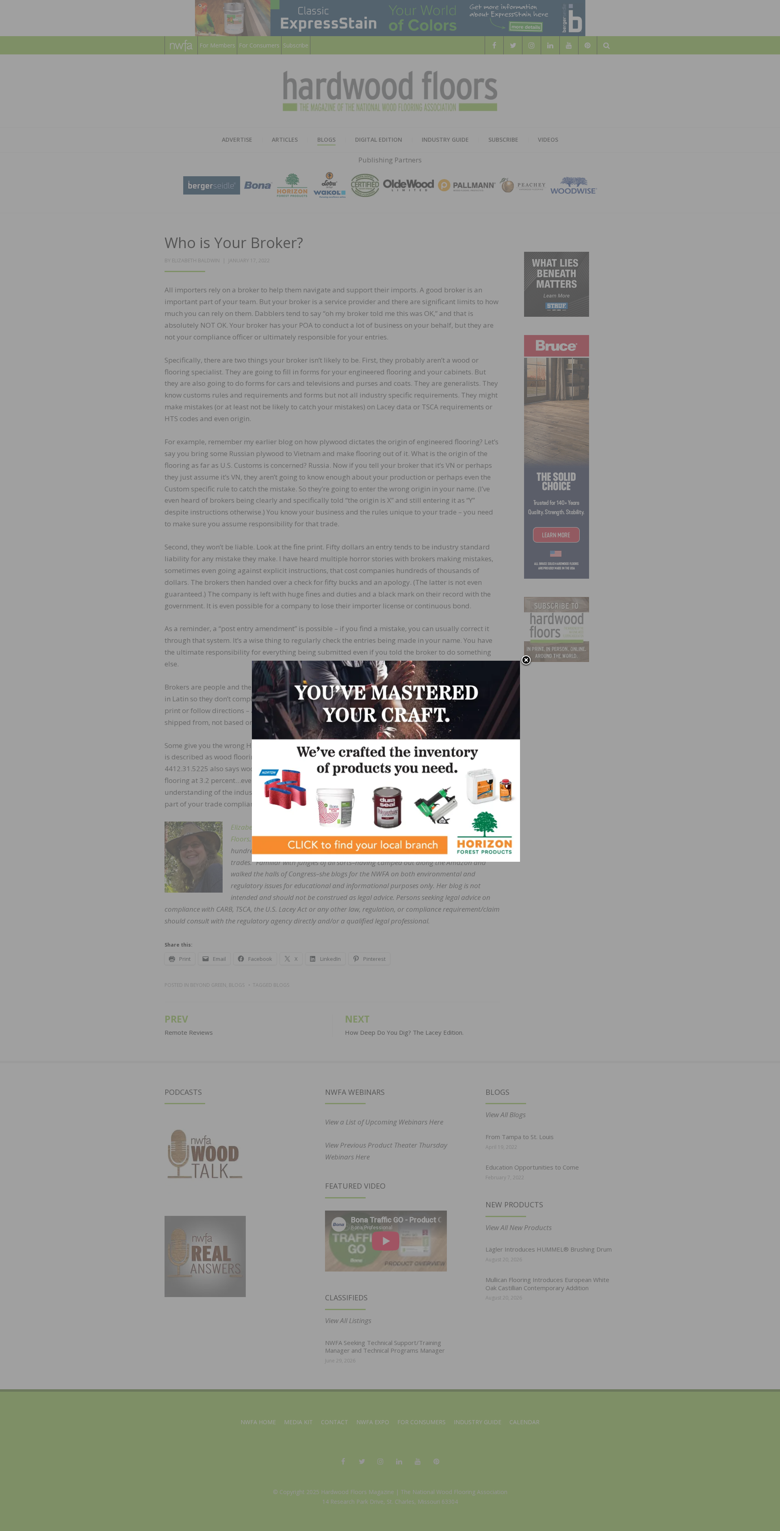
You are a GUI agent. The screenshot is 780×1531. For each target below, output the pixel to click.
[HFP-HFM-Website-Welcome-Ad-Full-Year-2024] (386, 760)
